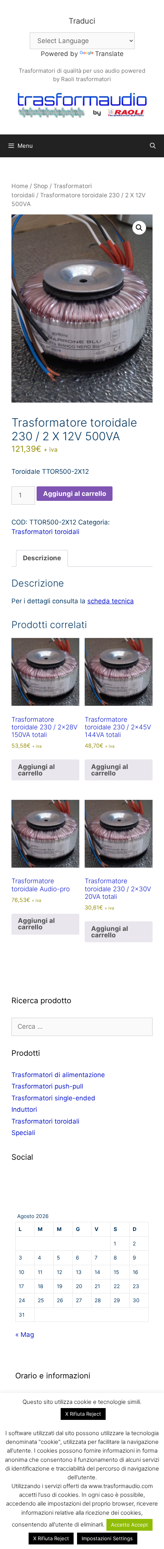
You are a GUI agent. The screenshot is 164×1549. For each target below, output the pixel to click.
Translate (109, 54)
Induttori (24, 1109)
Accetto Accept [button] (129, 1525)
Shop (41, 186)
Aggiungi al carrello (74, 493)
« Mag (24, 1334)
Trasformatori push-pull (47, 1086)
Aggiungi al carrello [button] (36, 770)
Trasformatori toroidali (45, 532)
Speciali (23, 1133)
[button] (139, 228)
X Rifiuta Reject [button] (83, 1414)
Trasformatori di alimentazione (58, 1075)
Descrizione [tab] (42, 558)
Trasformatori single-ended (53, 1098)
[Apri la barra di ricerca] (152, 145)
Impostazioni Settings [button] (107, 1538)
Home (19, 186)
